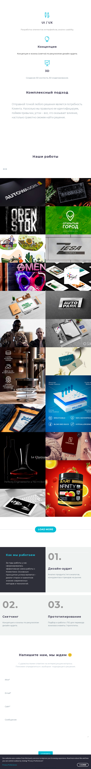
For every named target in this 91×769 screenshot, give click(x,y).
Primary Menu (84, 4)
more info (22, 132)
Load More (45, 529)
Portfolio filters (5, 169)
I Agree (82, 765)
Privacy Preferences (9, 765)
